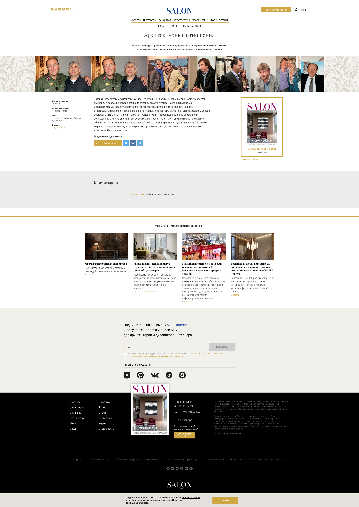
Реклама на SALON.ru (250, 159)
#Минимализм (150, 292)
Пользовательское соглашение (225, 459)
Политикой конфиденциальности (144, 356)
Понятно (225, 500)
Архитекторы (182, 20)
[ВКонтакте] (133, 143)
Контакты (152, 459)
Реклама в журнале (128, 459)
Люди (213, 20)
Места (195, 20)
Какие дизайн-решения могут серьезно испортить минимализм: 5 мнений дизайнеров (155, 267)
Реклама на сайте (100, 459)
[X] (126, 143)
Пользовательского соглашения (209, 354)
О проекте (78, 459)
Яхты (161, 26)
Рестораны (182, 26)
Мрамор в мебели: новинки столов (106, 263)
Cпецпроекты (107, 428)
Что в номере (184, 420)
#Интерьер (138, 292)
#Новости (89, 275)
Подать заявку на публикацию (182, 459)
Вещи (205, 20)
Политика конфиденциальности (267, 459)
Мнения (196, 26)
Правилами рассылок (173, 356)
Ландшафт (165, 20)
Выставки (104, 402)
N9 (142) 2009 (58, 128)
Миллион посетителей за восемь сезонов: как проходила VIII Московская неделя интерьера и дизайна (202, 268)
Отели (170, 26)
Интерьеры (149, 20)
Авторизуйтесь (137, 194)
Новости (136, 20)
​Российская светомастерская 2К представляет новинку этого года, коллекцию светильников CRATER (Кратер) (252, 268)
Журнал (224, 20)
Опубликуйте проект (276, 9)
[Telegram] (140, 143)
